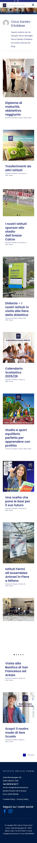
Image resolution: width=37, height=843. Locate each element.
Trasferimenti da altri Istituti (18, 168)
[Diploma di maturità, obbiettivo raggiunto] (18, 78)
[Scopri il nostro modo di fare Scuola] (18, 707)
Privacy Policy (22, 799)
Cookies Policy (9, 799)
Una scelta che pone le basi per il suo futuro (17, 501)
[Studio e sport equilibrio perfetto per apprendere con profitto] (18, 409)
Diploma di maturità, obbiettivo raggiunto (13, 109)
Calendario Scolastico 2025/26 (14, 372)
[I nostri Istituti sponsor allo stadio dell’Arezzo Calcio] (18, 202)
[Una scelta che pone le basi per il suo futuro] (18, 476)
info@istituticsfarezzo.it (18, 787)
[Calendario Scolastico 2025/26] (18, 347)
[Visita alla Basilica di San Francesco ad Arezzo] (18, 609)
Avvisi (18, 351)
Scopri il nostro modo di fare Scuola (16, 732)
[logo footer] (18, 771)
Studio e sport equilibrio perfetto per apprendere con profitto (17, 438)
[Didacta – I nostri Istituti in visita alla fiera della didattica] (18, 277)
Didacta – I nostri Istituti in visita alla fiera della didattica (17, 309)
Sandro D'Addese (12, 118)
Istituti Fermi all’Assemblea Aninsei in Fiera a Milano (17, 575)
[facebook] (14, 1)
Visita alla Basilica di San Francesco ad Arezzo (16, 669)
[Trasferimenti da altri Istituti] (18, 145)
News (18, 85)
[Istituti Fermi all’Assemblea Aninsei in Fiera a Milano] (18, 542)
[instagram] (17, 1)
